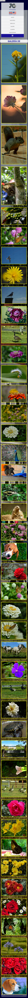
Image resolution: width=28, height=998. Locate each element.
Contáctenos (12, 32)
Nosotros (12, 20)
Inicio (12, 17)
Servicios (12, 23)
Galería (12, 26)
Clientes (12, 29)
